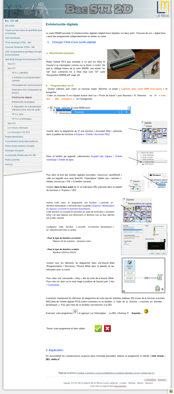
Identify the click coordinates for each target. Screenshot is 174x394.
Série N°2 (11, 68)
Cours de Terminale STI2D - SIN (20, 47)
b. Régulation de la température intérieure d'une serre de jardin (26, 108)
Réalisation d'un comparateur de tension (27, 91)
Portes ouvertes (12, 160)
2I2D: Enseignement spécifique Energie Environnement (23, 53)
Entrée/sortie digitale (22, 97)
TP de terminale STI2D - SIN (18, 42)
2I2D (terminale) (12, 38)
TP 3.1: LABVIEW (20, 73)
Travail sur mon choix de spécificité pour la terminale (23, 32)
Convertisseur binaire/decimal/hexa (21, 141)
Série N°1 (11, 64)
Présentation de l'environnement (27, 85)
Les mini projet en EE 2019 (19, 132)
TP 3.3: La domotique (22, 119)
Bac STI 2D (11, 21)
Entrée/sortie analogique (23, 102)
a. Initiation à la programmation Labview (26, 79)
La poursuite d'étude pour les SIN (20, 155)
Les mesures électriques (18, 128)
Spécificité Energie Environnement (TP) (23, 59)
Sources (9, 164)
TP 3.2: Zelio (17, 114)
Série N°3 (11, 123)
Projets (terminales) (14, 137)
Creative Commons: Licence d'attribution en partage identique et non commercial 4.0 (115, 373)
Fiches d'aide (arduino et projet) (19, 146)
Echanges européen (14, 150)
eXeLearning (120, 386)
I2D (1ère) (9, 26)
